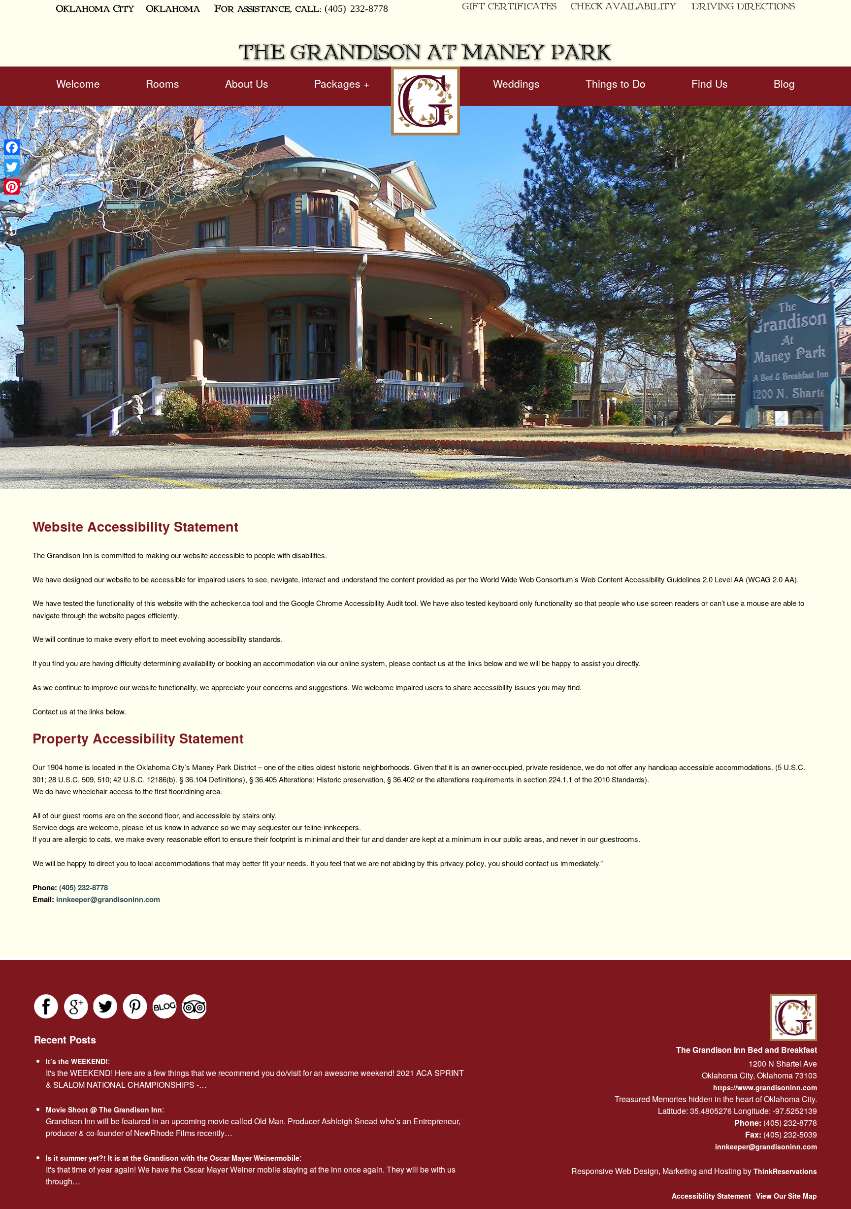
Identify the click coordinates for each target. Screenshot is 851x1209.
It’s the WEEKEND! (77, 1061)
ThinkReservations (785, 1171)
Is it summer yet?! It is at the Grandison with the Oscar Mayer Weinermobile (172, 1158)
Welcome (78, 83)
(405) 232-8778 (356, 8)
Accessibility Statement (711, 1196)
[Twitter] (12, 167)
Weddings (516, 83)
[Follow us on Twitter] (105, 1006)
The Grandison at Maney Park (425, 53)
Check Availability (623, 6)
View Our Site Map (786, 1196)
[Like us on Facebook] (46, 1006)
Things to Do (616, 83)
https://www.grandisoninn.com (765, 1087)
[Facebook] (12, 147)
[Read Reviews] (194, 1006)
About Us (246, 83)
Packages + (341, 83)
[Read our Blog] (164, 1006)
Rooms (162, 83)
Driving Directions (743, 6)
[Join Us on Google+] (76, 1006)
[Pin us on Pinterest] (135, 1006)
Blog (784, 83)
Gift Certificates (509, 6)
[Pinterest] (12, 187)
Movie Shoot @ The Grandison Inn (104, 1109)
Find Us (709, 83)
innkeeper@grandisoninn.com (107, 899)
